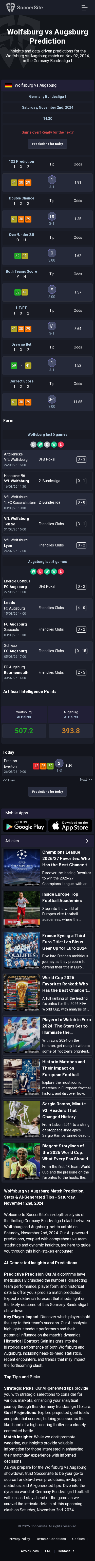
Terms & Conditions (51, 1539)
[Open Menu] (86, 7)
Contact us (66, 1551)
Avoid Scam (30, 1551)
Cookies (78, 1539)
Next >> (86, 779)
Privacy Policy (19, 1539)
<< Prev (9, 780)
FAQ (48, 1551)
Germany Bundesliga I (47, 97)
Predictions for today (47, 144)
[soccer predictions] (24, 826)
